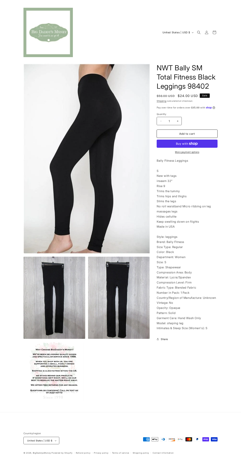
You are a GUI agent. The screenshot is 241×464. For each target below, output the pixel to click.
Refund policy (83, 453)
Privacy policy (101, 453)
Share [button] (164, 339)
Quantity (161, 114)
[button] (199, 32)
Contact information (163, 453)
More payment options (187, 152)
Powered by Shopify (62, 453)
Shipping (161, 101)
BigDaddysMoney (42, 453)
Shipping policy (141, 453)
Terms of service (120, 453)
